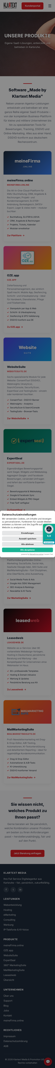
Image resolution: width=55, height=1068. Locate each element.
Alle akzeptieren (27, 550)
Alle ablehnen (27, 544)
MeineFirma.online (36, 554)
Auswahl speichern (27, 539)
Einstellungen (27, 533)
